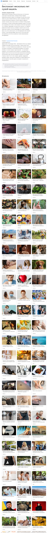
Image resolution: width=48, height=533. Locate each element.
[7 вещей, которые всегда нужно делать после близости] (24, 206)
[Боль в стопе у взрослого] (39, 388)
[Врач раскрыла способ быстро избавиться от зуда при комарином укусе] (24, 388)
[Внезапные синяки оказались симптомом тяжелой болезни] (9, 146)
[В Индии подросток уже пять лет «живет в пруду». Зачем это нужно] (24, 463)
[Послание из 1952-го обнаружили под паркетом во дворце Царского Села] (9, 161)
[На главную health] (5, 1)
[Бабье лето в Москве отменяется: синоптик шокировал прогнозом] (9, 418)
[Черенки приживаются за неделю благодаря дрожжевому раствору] (9, 523)
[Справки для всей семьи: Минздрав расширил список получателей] (39, 448)
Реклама (8, 532)
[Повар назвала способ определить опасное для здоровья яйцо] (24, 101)
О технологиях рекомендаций (40, 532)
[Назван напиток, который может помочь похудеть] (39, 252)
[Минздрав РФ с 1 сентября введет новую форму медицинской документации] (24, 237)
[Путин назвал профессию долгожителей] (39, 116)
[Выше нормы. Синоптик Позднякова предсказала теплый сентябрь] (39, 297)
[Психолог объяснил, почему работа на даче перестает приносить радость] (39, 237)
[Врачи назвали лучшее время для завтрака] (24, 222)
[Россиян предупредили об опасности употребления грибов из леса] (24, 508)
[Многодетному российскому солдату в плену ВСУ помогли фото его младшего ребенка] (39, 146)
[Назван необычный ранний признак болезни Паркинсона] (39, 206)
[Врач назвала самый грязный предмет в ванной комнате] (39, 282)
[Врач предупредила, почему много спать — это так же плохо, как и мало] (39, 101)
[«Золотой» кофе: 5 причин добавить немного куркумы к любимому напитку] (39, 523)
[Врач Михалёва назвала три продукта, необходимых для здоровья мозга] (24, 146)
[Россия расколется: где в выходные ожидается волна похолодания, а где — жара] (9, 342)
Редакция (18, 532)
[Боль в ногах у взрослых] (9, 478)
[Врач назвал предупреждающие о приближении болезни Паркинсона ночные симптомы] (9, 403)
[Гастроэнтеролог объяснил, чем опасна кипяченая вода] (39, 161)
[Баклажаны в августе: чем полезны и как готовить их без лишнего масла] (39, 372)
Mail (1, 532)
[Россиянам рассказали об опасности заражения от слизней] (24, 357)
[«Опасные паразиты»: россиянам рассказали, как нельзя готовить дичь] (24, 161)
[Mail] (1, 1)
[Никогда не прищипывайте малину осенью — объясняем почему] (39, 176)
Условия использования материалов (25, 532)
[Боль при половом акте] (9, 372)
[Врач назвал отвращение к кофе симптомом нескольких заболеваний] (9, 282)
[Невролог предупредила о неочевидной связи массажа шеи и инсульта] (9, 267)
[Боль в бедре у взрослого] (9, 463)
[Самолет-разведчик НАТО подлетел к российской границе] (9, 433)
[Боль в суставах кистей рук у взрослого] (39, 403)
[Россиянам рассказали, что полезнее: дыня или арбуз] (24, 327)
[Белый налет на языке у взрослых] (24, 297)
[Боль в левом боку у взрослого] (9, 493)
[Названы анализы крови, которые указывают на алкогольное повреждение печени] (24, 523)
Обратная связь (33, 532)
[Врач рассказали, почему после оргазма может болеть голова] (9, 176)
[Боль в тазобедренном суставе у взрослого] (24, 418)
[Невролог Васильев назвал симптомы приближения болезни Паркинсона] (9, 448)
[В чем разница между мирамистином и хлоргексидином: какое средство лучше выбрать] (9, 297)
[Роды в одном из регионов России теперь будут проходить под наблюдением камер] (24, 342)
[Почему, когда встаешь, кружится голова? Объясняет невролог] (9, 131)
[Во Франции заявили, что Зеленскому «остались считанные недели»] (9, 508)
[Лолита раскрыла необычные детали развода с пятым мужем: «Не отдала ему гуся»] (39, 508)
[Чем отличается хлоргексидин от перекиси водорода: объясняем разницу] (24, 267)
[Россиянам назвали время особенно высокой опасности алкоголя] (9, 237)
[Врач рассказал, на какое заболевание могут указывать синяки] (39, 222)
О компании (4, 532)
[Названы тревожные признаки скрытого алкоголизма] (39, 463)
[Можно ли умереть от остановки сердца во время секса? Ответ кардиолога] (9, 101)
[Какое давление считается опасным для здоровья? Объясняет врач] (24, 372)
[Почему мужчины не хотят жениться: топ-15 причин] (24, 478)
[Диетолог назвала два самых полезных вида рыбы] (24, 116)
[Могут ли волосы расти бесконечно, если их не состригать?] (24, 493)
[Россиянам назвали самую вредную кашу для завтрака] (9, 191)
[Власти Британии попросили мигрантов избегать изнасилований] (39, 433)
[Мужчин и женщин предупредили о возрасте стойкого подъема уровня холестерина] (39, 312)
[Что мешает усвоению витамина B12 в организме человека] (9, 206)
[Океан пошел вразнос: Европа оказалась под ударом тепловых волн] (39, 342)
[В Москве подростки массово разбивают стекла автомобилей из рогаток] (39, 131)
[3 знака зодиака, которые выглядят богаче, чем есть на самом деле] (39, 478)
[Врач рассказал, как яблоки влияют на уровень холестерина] (24, 86)
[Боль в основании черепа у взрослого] (24, 191)
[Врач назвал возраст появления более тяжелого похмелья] (9, 252)
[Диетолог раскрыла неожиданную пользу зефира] (24, 131)
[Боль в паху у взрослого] (9, 312)
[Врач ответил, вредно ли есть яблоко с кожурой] (9, 116)
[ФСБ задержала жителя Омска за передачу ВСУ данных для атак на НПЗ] (9, 388)
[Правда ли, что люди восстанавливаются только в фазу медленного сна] (9, 327)
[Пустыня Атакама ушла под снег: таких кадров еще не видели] (39, 493)
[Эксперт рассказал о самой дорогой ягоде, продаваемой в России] (24, 176)
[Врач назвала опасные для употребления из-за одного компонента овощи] (39, 191)
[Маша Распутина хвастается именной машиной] (24, 448)
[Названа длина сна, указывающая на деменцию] (39, 86)
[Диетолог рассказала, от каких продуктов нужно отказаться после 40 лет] (24, 312)
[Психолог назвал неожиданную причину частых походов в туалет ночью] (9, 357)
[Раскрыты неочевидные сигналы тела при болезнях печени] (9, 86)
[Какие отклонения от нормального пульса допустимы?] (39, 418)
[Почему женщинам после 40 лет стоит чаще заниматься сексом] (24, 433)
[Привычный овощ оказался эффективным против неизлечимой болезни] (9, 222)
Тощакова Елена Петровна (11, 40)
